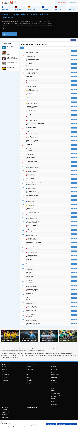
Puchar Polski (29, 383)
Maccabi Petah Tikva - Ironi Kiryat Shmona (34, 182)
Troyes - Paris (29, 268)
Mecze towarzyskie (30, 141)
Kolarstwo (29, 65)
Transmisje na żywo (61, 2)
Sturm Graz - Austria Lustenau (32, 195)
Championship (29, 375)
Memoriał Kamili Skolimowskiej (32, 59)
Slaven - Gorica (29, 144)
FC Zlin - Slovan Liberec (31, 76)
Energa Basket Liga (54, 402)
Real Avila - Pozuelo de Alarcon (32, 165)
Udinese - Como (29, 148)
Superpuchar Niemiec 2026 (31, 255)
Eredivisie (28, 226)
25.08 (35, 47)
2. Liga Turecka (29, 133)
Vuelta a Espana (29, 63)
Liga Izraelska (29, 184)
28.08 (47, 47)
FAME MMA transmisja (6, 412)
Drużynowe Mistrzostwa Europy (32, 235)
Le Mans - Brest (29, 259)
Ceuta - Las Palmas (30, 178)
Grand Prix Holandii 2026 (31, 50)
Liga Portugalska (30, 171)
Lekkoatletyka (29, 60)
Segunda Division (30, 90)
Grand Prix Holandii (30, 52)
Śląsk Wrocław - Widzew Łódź (32, 229)
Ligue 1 (28, 99)
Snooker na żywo (5, 380)
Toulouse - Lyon (29, 263)
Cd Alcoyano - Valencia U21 (31, 216)
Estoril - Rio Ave (29, 170)
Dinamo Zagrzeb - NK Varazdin (32, 289)
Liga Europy (53, 367)
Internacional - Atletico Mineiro (32, 319)
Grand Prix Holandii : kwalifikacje (32, 67)
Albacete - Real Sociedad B (31, 174)
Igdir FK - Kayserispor (30, 131)
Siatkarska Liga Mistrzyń (55, 395)
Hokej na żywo (4, 369)
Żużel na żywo (4, 383)
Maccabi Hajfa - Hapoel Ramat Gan (33, 199)
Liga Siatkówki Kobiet (55, 391)
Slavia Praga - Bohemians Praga (32, 212)
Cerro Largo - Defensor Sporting (32, 221)
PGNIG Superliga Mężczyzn (56, 388)
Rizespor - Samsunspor (31, 114)
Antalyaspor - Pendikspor (31, 246)
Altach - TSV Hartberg (30, 84)
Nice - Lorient (28, 272)
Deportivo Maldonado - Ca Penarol (33, 323)
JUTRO (26, 47)
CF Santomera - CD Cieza (31, 191)
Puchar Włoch (53, 380)
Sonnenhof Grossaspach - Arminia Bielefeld (35, 123)
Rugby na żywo (4, 377)
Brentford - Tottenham (30, 157)
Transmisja (74, 51)
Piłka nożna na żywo (5, 374)
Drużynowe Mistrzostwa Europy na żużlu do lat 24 (36, 233)
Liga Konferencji (54, 369)
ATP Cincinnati (29, 209)
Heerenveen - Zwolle (30, 293)
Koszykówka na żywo (5, 371)
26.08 (39, 47)
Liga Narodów (53, 371)
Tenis (34, 56)
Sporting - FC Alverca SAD (31, 306)
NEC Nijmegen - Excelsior (31, 225)
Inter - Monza (28, 153)
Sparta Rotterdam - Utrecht (31, 161)
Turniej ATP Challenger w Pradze (32, 55)
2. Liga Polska (29, 382)
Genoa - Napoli (29, 280)
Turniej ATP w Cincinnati (31, 208)
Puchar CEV (53, 396)
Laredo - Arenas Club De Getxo (32, 140)
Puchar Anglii (53, 372)
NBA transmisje (54, 398)
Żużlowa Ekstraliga (5, 415)
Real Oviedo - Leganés (30, 89)
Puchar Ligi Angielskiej (55, 374)
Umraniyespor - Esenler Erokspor (32, 136)
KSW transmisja (4, 411)
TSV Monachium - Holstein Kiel (32, 119)
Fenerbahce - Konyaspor (31, 238)
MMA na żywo (4, 372)
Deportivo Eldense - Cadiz (31, 310)
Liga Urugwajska (30, 222)
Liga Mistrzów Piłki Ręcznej (56, 387)
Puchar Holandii (54, 382)
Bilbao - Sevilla (29, 93)
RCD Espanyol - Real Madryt (31, 314)
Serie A (28, 150)
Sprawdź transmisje (10, 34)
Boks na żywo (4, 366)
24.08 (31, 47)
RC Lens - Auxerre (29, 97)
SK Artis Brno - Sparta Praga (31, 72)
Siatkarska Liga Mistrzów (55, 393)
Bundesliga (28, 371)
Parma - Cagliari (29, 276)
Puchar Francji (53, 375)
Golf (28, 299)
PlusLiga (53, 390)
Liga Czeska (29, 73)
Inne (33, 60)
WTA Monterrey (29, 303)
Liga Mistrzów (53, 366)
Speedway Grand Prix (5, 417)
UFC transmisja (4, 409)
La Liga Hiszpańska (30, 369)
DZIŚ (22, 47)
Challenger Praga (30, 56)
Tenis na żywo (4, 382)
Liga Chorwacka (30, 290)
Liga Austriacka (30, 86)
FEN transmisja (4, 414)
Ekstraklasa (29, 107)
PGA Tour (28, 297)
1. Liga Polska (29, 380)
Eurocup (52, 401)
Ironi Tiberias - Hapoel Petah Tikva (33, 187)
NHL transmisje (54, 404)
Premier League (29, 158)
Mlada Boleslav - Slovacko (31, 80)
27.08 (43, 47)
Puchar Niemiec (29, 120)
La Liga (28, 94)
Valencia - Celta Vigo (30, 204)
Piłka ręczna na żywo (5, 375)
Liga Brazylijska (30, 286)
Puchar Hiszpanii (54, 377)
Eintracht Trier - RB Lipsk (31, 127)
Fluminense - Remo (30, 285)
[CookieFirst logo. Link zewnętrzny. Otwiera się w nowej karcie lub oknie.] (1, 421)
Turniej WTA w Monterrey (31, 302)
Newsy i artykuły (72, 2)
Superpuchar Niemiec (31, 256)
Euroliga (52, 399)
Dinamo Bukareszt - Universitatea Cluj (33, 242)
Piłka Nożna (34, 73)
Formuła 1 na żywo (5, 367)
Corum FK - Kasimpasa (30, 110)
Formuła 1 (36, 52)
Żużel (39, 235)
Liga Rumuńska (29, 103)
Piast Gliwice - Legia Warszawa (32, 106)
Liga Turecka (29, 111)
